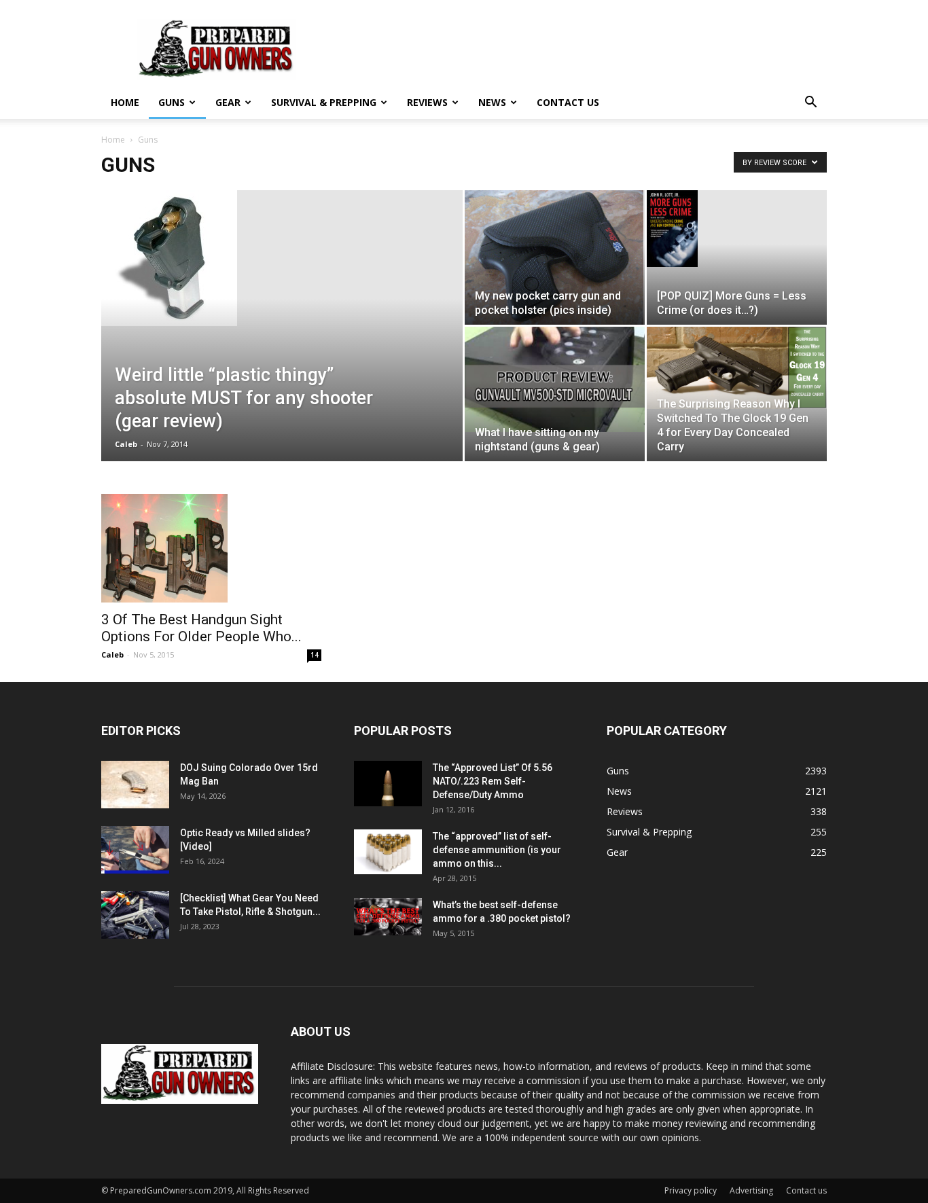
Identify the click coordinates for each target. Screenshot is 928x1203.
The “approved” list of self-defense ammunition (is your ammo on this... (497, 850)
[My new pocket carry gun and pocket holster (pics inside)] (555, 257)
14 (314, 655)
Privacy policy (690, 1190)
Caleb (126, 444)
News (492, 102)
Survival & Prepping (323, 102)
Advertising (751, 1190)
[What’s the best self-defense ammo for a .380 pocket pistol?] (388, 917)
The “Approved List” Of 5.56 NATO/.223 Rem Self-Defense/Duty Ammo (492, 781)
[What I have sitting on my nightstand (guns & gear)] (555, 379)
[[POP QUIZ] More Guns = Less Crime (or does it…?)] (737, 228)
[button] (810, 103)
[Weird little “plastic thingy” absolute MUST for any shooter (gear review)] (282, 258)
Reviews (427, 102)
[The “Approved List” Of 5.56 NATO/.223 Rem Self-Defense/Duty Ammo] (388, 783)
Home (125, 102)
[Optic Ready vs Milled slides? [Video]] (135, 850)
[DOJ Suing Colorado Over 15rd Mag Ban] (135, 784)
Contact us (568, 102)
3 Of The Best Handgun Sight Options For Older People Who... (201, 628)
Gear (227, 102)
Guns (171, 102)
